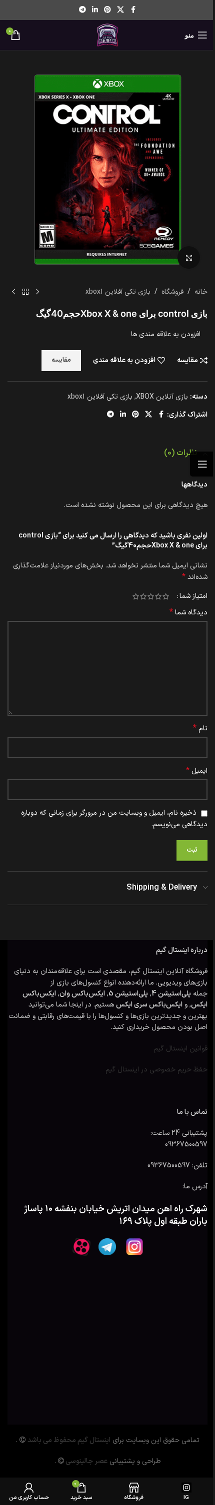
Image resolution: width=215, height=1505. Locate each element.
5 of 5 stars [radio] (136, 596)
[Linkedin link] (95, 10)
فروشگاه (173, 292)
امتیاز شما (194, 596)
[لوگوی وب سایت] (107, 34)
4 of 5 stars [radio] (143, 596)
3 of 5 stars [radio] (150, 596)
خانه (201, 292)
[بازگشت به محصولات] (26, 292)
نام (200, 728)
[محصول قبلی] (38, 292)
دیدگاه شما (189, 612)
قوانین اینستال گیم (181, 1048)
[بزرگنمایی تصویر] (189, 257)
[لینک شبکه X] (120, 10)
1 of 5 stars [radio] (166, 596)
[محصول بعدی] (14, 292)
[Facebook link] (133, 10)
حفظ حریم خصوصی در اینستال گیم (157, 1069)
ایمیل (197, 771)
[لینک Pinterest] (107, 10)
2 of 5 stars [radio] (158, 596)
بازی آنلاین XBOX (162, 397)
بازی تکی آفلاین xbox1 (118, 292)
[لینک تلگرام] (82, 10)
